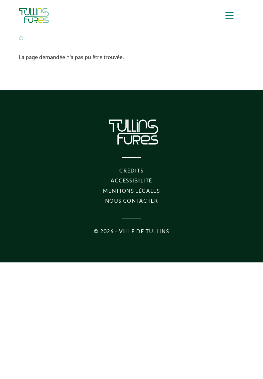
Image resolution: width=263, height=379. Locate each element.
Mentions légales (131, 191)
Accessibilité (131, 180)
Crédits (131, 170)
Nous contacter (131, 201)
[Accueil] (34, 15)
